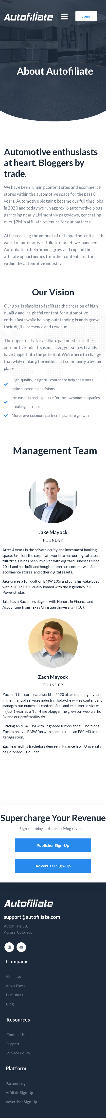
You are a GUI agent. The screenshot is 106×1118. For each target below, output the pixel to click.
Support (12, 1044)
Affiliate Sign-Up (19, 1092)
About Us (13, 976)
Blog (10, 1004)
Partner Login (17, 1083)
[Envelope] (21, 947)
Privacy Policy (18, 1053)
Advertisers (15, 985)
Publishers (14, 995)
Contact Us (15, 1034)
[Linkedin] (9, 947)
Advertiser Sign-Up (21, 1101)
